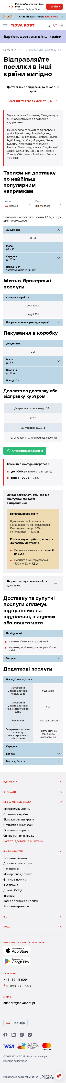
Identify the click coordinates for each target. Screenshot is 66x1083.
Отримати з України (15, 814)
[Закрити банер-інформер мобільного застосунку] (5, 7)
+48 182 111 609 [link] (15, 979)
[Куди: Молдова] (48, 204)
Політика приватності (15, 1060)
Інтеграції (9, 895)
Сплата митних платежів (19, 835)
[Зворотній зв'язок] (59, 1076)
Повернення (11, 869)
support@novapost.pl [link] (19, 1003)
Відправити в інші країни (18, 819)
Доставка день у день (17, 863)
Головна (8, 49)
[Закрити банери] (62, 16)
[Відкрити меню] (5, 25)
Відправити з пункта (16, 830)
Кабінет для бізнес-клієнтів (20, 901)
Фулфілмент (10, 885)
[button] (20, 49)
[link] (33, 16)
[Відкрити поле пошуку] (48, 25)
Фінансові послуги (15, 879)
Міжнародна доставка (17, 874)
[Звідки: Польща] (17, 204)
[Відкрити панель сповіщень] (55, 25)
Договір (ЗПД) (12, 890)
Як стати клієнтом (15, 858)
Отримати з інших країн (18, 825)
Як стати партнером (16, 906)
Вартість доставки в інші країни (23, 841)
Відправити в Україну (16, 808)
